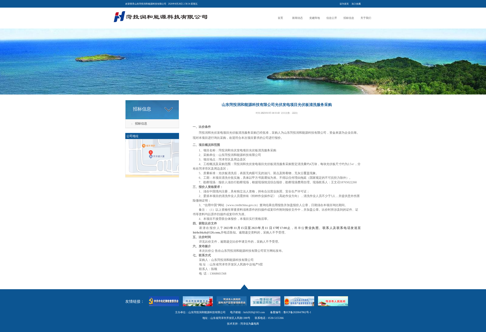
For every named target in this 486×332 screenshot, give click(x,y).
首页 (280, 18)
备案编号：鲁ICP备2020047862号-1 (290, 312)
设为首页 (344, 3)
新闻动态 (297, 18)
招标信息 (348, 18)
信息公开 (331, 18)
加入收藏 (356, 3)
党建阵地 (314, 18)
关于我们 (366, 18)
